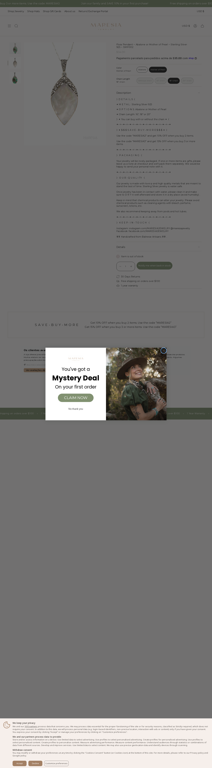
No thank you (75, 409)
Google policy (19, 755)
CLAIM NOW (76, 397)
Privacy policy (197, 752)
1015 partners (31, 726)
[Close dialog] (163, 350)
